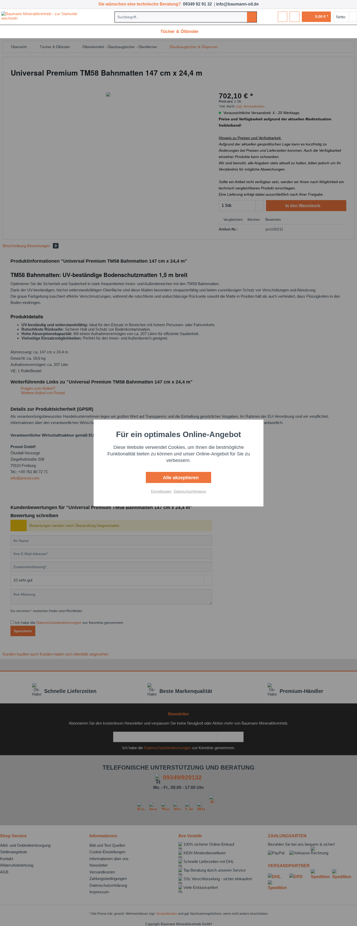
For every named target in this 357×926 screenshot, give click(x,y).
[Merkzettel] (282, 17)
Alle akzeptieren (180, 477)
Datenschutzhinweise (190, 491)
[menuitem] (185, 17)
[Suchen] (252, 17)
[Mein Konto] (295, 17)
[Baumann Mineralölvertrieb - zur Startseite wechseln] (44, 17)
